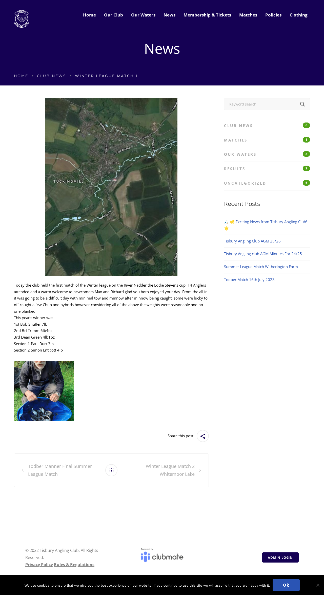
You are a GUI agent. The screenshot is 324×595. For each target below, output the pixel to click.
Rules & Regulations (74, 564)
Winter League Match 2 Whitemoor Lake (170, 470)
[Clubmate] (162, 557)
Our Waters (265, 154)
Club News (51, 76)
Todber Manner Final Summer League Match (60, 470)
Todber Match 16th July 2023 (249, 279)
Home (21, 76)
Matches (265, 140)
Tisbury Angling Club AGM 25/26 (252, 240)
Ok (286, 585)
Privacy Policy (39, 564)
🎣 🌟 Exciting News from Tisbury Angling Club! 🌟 (265, 225)
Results (265, 168)
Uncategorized (265, 183)
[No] (317, 585)
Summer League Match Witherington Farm (261, 266)
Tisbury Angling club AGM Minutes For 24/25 (263, 253)
